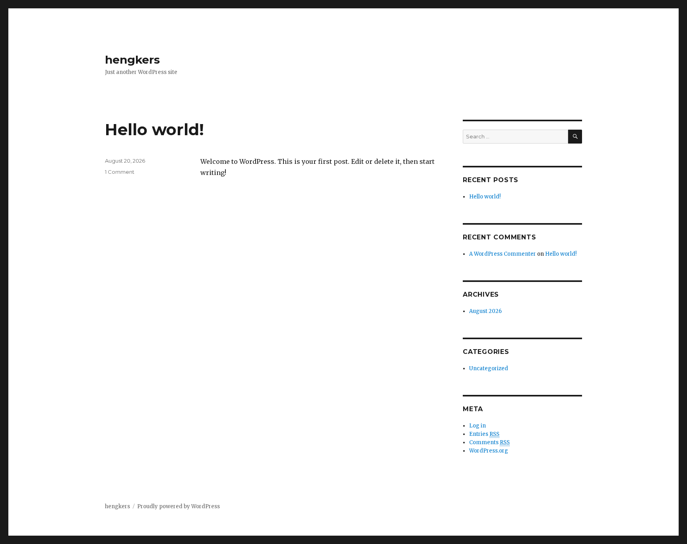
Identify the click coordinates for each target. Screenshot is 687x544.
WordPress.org (488, 450)
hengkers (132, 59)
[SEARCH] (575, 137)
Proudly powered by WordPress (178, 506)
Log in (477, 425)
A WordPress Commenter (502, 254)
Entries (484, 434)
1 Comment (119, 172)
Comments (489, 442)
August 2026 (485, 311)
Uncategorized (488, 368)
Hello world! (154, 129)
